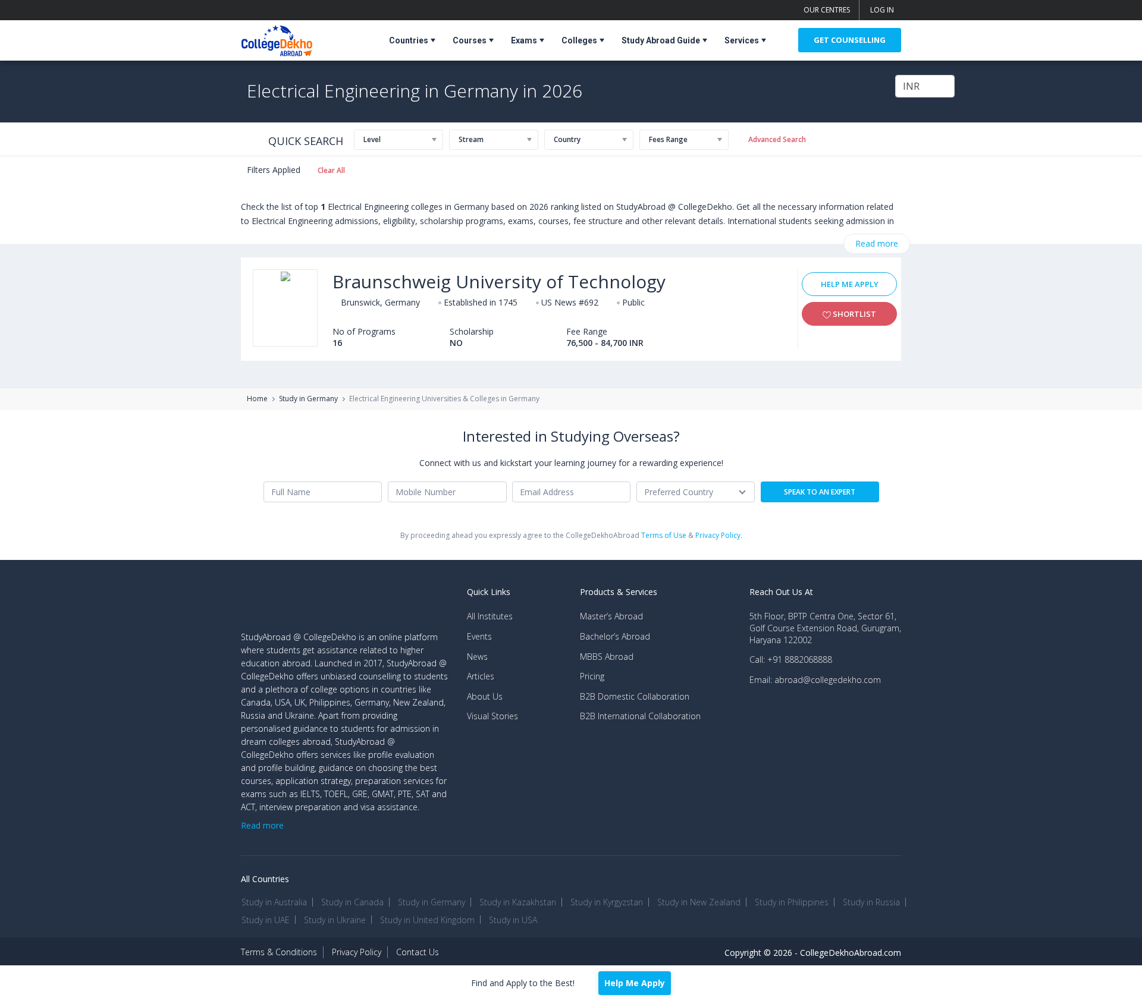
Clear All (331, 170)
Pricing (592, 676)
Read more (876, 243)
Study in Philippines (792, 902)
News (477, 656)
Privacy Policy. (718, 535)
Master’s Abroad (611, 616)
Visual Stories (492, 716)
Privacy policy (356, 952)
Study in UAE (265, 920)
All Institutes (490, 616)
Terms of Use (663, 535)
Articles (480, 676)
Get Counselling (850, 39)
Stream (471, 139)
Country (567, 139)
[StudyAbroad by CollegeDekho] (277, 38)
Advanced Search (777, 139)
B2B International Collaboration (640, 716)
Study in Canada (352, 902)
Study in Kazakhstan (517, 902)
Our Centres (827, 10)
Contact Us (417, 952)
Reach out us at (781, 591)
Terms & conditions (279, 952)
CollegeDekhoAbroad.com (850, 952)
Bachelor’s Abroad (615, 636)
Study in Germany (308, 399)
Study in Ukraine (335, 920)
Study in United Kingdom (427, 920)
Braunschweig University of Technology (499, 281)
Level (372, 139)
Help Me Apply (850, 284)
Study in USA (513, 920)
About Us (485, 696)
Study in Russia (871, 902)
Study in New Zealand (699, 902)
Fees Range (668, 139)
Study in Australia (274, 902)
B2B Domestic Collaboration (634, 696)
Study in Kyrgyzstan (606, 902)
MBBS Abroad (606, 656)
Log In (882, 10)
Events (479, 636)
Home (257, 399)
